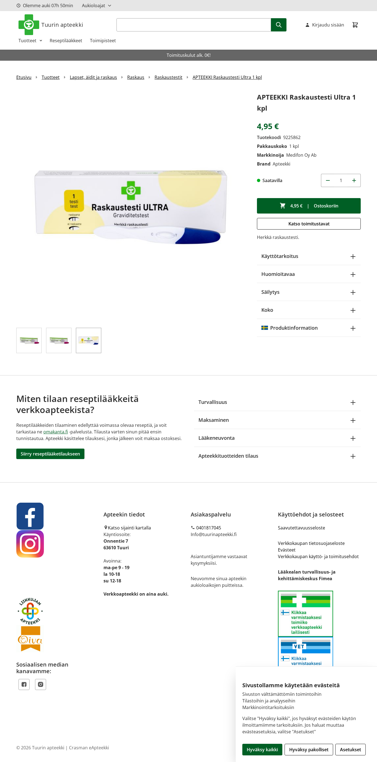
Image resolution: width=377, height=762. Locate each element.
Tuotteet (27, 41)
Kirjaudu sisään (328, 25)
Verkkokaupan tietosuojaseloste (311, 543)
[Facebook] (24, 684)
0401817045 (208, 528)
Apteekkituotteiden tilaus (228, 455)
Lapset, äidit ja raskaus (93, 77)
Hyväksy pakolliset (308, 750)
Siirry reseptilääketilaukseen (50, 454)
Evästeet (287, 550)
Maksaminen (213, 420)
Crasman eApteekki (89, 748)
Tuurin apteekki (62, 24)
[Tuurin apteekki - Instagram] (57, 544)
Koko (267, 310)
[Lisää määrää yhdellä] (354, 180)
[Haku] (278, 24)
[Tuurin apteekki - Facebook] (57, 516)
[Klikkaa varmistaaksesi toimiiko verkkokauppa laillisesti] (319, 637)
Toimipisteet (103, 41)
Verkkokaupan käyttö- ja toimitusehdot (318, 556)
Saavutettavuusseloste (301, 528)
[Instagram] (40, 684)
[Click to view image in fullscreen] (131, 206)
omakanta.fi (55, 432)
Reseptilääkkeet (66, 41)
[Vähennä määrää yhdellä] (327, 180)
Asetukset (350, 750)
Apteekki (281, 164)
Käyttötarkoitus (279, 256)
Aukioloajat (93, 5)
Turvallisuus (212, 402)
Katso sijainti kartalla (129, 528)
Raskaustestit (168, 77)
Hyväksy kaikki (262, 750)
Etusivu (23, 77)
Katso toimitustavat (309, 224)
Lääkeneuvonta (216, 438)
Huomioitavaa (278, 274)
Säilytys (270, 292)
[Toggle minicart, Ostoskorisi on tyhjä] (355, 24)
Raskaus (135, 77)
